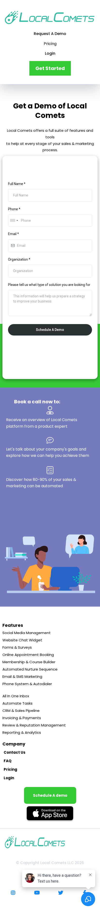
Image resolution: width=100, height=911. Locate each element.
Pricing (50, 43)
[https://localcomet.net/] (50, 17)
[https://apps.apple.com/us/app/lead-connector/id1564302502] (50, 814)
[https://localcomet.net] (50, 842)
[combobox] (13, 220)
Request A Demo (50, 33)
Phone (14, 209)
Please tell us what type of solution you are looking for (49, 285)
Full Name (16, 184)
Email (13, 234)
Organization (19, 259)
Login (50, 53)
